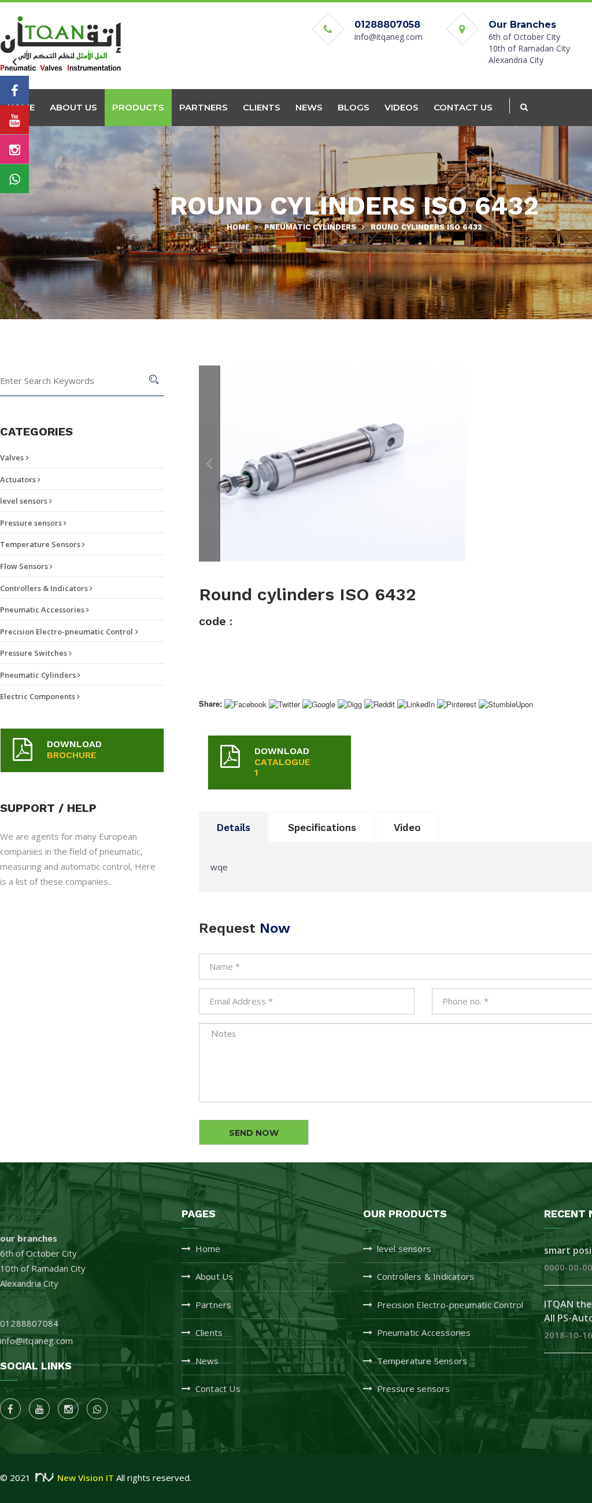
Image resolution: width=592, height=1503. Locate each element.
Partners (213, 1304)
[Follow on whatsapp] (14, 178)
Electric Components (38, 696)
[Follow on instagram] (14, 149)
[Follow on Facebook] (14, 90)
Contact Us (217, 1388)
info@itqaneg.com (388, 36)
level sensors (24, 501)
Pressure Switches (34, 653)
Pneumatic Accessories (43, 609)
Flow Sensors (25, 566)
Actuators (19, 479)
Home (238, 227)
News (207, 1361)
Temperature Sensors (41, 544)
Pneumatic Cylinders (310, 227)
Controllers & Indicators (45, 588)
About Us (214, 1276)
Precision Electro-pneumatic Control (66, 631)
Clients (209, 1332)
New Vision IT (85, 1477)
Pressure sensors (32, 523)
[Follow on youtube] (14, 119)
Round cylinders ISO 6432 (426, 227)
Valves (12, 457)
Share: (210, 704)
